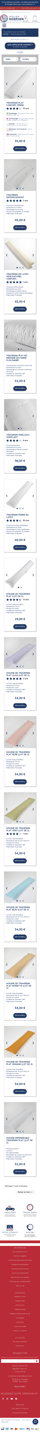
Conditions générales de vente (20, 1260)
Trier (7, 59)
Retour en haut (25, 1192)
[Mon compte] (25, 18)
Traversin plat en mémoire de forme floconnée (16, 358)
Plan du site (20, 1286)
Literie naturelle (20, 1326)
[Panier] (35, 18)
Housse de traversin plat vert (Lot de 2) (18, 829)
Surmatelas (20, 1318)
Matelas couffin (20, 1296)
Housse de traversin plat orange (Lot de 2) (19, 1062)
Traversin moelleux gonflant (17, 435)
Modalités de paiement (20, 1264)
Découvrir (19, 148)
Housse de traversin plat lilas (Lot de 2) (18, 674)
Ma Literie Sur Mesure (20, 1408)
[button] (6, 25)
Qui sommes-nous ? (20, 1252)
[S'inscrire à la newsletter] (37, 1361)
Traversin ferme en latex (17, 515)
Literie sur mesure (20, 1331)
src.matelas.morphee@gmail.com (20, 1376)
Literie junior (20, 1305)
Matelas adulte (20, 1309)
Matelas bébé (20, 1301)
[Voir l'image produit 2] (23, 188)
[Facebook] (3, 1399)
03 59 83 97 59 (20, 1372)
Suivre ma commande (20, 1273)
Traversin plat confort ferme (15, 103)
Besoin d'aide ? (20, 1386)
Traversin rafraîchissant (15, 196)
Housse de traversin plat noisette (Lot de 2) (18, 985)
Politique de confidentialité (20, 1281)
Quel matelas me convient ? (20, 46)
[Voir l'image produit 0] (18, 96)
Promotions (20, 1346)
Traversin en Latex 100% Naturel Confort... (17, 276)
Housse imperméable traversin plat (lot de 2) (19, 1140)
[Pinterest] (16, 1399)
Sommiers (20, 1322)
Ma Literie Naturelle (20, 1413)
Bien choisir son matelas (20, 1277)
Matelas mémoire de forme (20, 1313)
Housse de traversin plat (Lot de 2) (18, 595)
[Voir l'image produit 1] (21, 96)
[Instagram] (7, 1399)
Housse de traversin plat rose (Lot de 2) (18, 753)
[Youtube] (12, 1399)
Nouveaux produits (20, 1341)
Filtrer (25, 59)
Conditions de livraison (20, 1269)
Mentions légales (20, 1256)
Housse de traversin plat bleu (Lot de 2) (18, 908)
